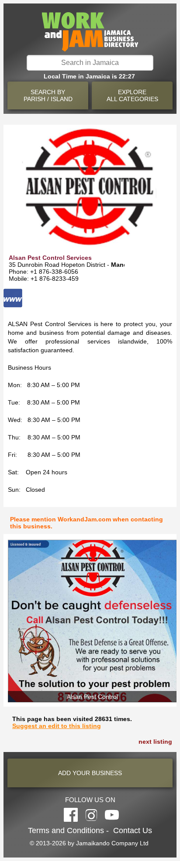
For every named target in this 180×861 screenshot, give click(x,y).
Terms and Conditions (66, 830)
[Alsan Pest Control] (92, 621)
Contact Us (132, 830)
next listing (155, 741)
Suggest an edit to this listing (56, 725)
